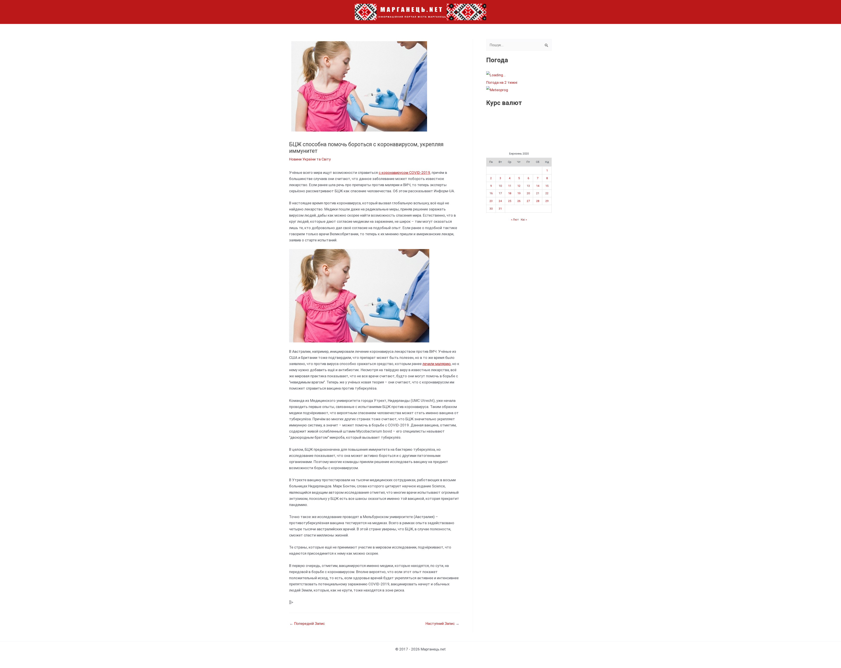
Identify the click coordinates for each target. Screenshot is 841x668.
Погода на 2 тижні (501, 82)
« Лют (515, 219)
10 (500, 185)
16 (491, 193)
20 (528, 193)
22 (546, 193)
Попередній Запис (307, 623)
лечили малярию (436, 364)
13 (528, 185)
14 (537, 185)
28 (537, 201)
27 (528, 201)
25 (509, 201)
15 (546, 185)
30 (491, 208)
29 (546, 201)
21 (537, 193)
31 (500, 208)
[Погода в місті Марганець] (518, 75)
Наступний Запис (442, 623)
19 (518, 193)
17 (500, 193)
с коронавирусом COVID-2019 (404, 172)
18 (509, 193)
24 (500, 201)
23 (491, 201)
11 (509, 185)
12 (518, 185)
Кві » (524, 219)
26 (518, 201)
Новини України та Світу (310, 159)
